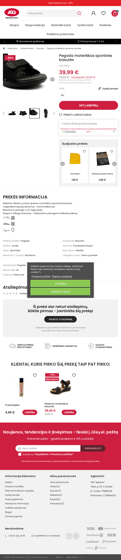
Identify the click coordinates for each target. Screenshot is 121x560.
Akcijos (14, 25)
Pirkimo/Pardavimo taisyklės (19, 490)
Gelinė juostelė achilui (102, 173)
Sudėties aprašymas (15, 507)
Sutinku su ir (48, 454)
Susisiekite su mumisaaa (47, 535)
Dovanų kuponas (13, 516)
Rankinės (105, 25)
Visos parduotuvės (59, 482)
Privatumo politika (14, 486)
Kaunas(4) (55, 490)
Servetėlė (75, 173)
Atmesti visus (60, 291)
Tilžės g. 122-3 (97, 486)
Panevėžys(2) (57, 503)
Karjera (8, 482)
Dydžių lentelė (12, 495)
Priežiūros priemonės (60, 34)
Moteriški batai (61, 25)
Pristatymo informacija (17, 503)
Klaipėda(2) (56, 495)
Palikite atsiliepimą (60, 319)
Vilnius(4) (55, 486)
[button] (116, 41)
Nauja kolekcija (35, 25)
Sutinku (60, 283)
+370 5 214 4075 (16, 535)
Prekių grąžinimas (14, 499)
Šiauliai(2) (55, 499)
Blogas (8, 512)
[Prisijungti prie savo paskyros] (93, 13)
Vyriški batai (85, 25)
